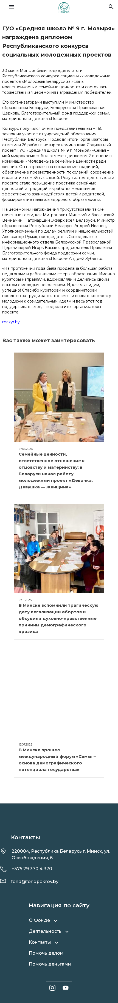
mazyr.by (11, 321)
